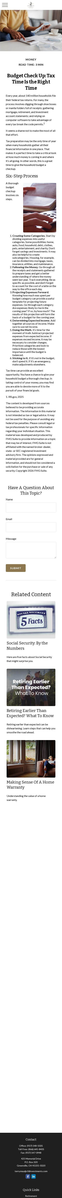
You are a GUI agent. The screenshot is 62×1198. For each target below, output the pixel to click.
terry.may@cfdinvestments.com (31, 1171)
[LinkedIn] (33, 1176)
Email (9, 519)
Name (9, 499)
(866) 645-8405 (36, 1149)
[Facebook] (28, 1176)
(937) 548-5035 (35, 1145)
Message (11, 538)
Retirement (31, 1196)
